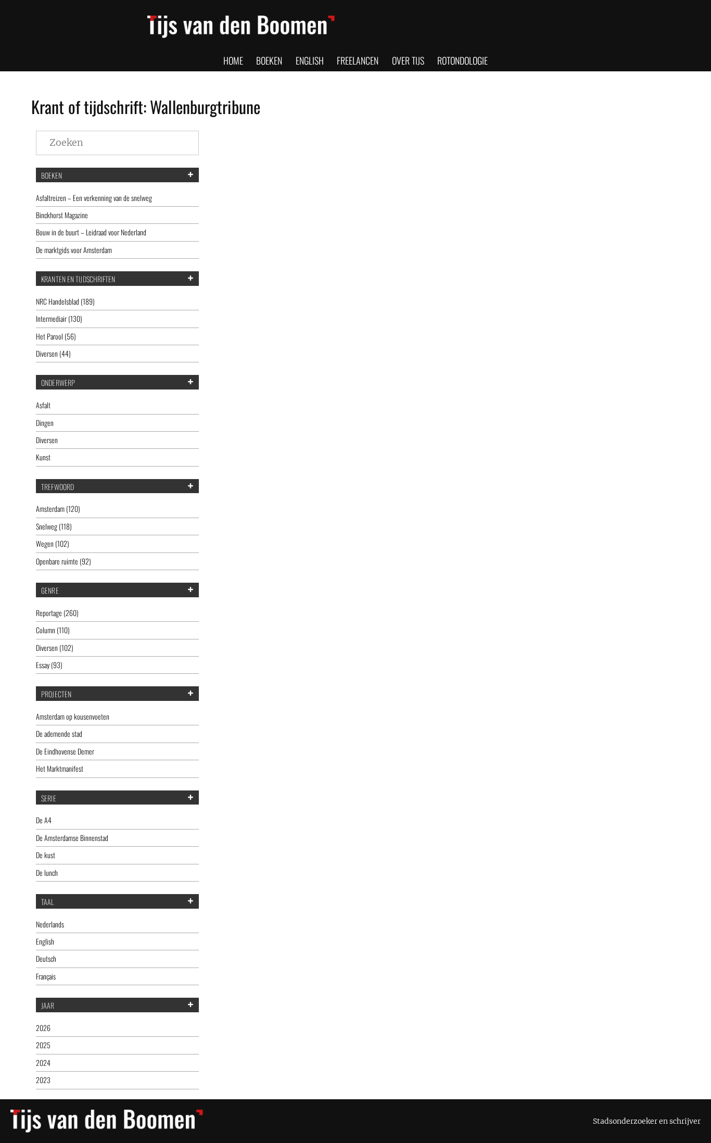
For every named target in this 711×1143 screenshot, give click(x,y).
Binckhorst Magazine (62, 214)
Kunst (43, 456)
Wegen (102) (52, 543)
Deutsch (46, 958)
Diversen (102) (54, 647)
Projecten (56, 694)
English (45, 941)
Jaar (47, 1005)
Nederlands (50, 924)
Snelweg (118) (54, 526)
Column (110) (53, 629)
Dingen (45, 422)
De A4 (44, 819)
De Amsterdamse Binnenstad (72, 837)
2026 (43, 1027)
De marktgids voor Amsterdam (74, 249)
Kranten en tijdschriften (78, 279)
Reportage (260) (57, 612)
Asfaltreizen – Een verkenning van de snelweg (94, 197)
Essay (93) (49, 664)
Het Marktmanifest (59, 768)
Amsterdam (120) (58, 508)
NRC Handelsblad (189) (65, 301)
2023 (43, 1079)
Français (46, 976)
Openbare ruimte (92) (63, 561)
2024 (43, 1062)
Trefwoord (57, 487)
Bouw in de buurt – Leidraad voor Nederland (91, 232)
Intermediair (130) (59, 318)
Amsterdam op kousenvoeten (72, 716)
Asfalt (43, 404)
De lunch (47, 872)
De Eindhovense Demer (65, 751)
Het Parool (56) (56, 336)
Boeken (51, 175)
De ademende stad (59, 733)
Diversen (47, 439)
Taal (47, 902)
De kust (45, 854)
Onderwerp (58, 383)
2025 (43, 1044)
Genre (50, 590)
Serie (48, 798)
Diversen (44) (53, 353)
